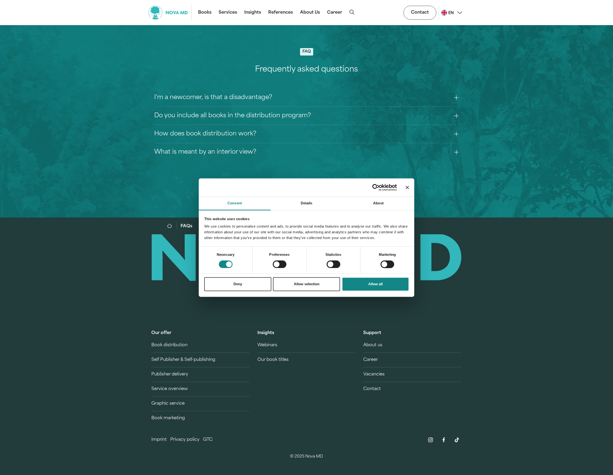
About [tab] (378, 203)
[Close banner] (407, 187)
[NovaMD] (172, 225)
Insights (252, 13)
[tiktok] (457, 440)
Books (204, 13)
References (280, 13)
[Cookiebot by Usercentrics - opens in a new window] (376, 187)
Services (228, 13)
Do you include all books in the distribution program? (232, 116)
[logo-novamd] (170, 12)
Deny (237, 284)
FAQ (306, 52)
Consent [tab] (234, 203)
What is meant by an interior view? (205, 152)
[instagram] (430, 440)
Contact (420, 13)
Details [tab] (306, 203)
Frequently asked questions (306, 69)
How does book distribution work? (205, 134)
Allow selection (306, 284)
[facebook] (443, 440)
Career (334, 13)
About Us (310, 13)
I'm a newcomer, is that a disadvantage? (213, 98)
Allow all (375, 284)
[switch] (279, 264)
